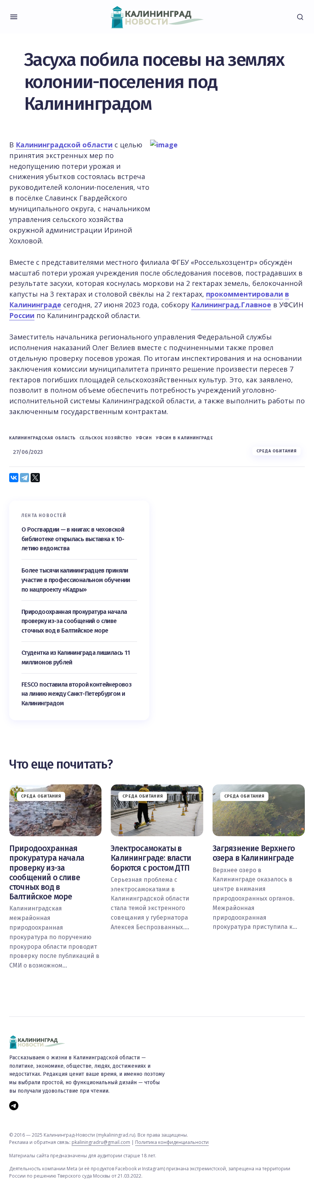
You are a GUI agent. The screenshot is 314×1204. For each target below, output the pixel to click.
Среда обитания (277, 451)
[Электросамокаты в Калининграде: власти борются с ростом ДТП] (157, 810)
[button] (13, 16)
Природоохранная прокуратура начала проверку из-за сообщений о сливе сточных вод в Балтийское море (74, 621)
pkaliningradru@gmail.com (101, 1142)
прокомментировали (244, 294)
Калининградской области (64, 144)
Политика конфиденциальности (172, 1142)
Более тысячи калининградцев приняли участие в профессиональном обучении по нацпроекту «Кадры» (75, 580)
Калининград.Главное (231, 304)
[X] (35, 477)
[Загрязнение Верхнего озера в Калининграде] (259, 810)
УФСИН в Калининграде (184, 438)
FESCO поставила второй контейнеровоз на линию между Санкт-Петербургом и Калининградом (76, 694)
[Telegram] (24, 477)
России (21, 315)
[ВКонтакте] (13, 477)
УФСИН (144, 438)
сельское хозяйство (106, 438)
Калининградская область (42, 438)
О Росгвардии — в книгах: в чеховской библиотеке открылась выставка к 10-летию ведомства (72, 539)
